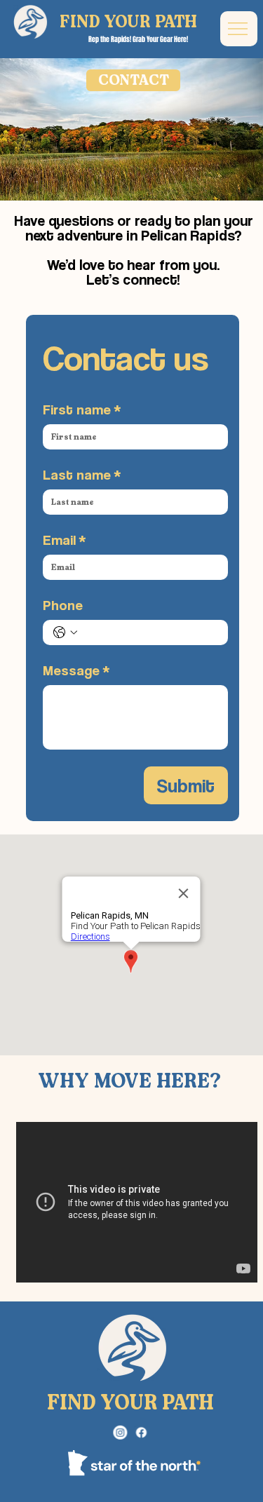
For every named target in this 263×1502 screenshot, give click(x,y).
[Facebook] (141, 1433)
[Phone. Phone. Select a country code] (65, 632)
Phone (63, 605)
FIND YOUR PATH (128, 22)
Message (76, 670)
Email (64, 540)
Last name (82, 474)
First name (82, 409)
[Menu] (238, 28)
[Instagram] (121, 1433)
